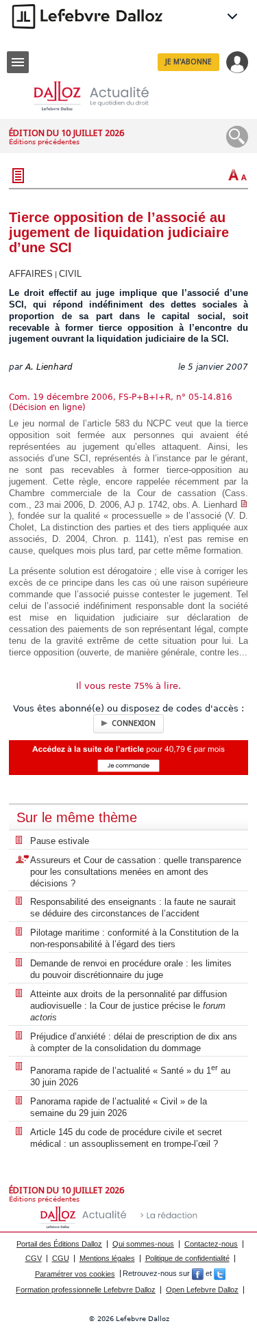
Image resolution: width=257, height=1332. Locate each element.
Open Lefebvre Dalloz (202, 1290)
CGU (60, 1258)
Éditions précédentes (44, 142)
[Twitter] (219, 1274)
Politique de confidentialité (187, 1258)
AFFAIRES (31, 274)
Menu (18, 62)
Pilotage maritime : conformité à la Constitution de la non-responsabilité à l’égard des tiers (134, 938)
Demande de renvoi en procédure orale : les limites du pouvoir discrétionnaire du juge (131, 969)
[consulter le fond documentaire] (244, 505)
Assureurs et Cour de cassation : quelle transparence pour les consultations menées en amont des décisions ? (135, 871)
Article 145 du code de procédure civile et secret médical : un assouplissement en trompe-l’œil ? (126, 1138)
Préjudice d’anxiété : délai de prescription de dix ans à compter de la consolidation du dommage (133, 1042)
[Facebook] (198, 1274)
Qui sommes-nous (143, 1244)
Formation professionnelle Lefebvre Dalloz (86, 1290)
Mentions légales (107, 1258)
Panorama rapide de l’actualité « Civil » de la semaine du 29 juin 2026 (118, 1107)
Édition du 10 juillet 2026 (66, 133)
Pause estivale (59, 841)
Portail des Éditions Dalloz (59, 1244)
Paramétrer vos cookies (75, 1274)
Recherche (237, 137)
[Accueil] (102, 96)
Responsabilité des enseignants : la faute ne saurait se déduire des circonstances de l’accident (133, 908)
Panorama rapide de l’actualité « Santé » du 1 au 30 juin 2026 (130, 1075)
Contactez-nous (211, 1244)
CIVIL (70, 274)
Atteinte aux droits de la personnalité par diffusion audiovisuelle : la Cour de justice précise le (128, 1005)
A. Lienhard (49, 367)
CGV (33, 1258)
